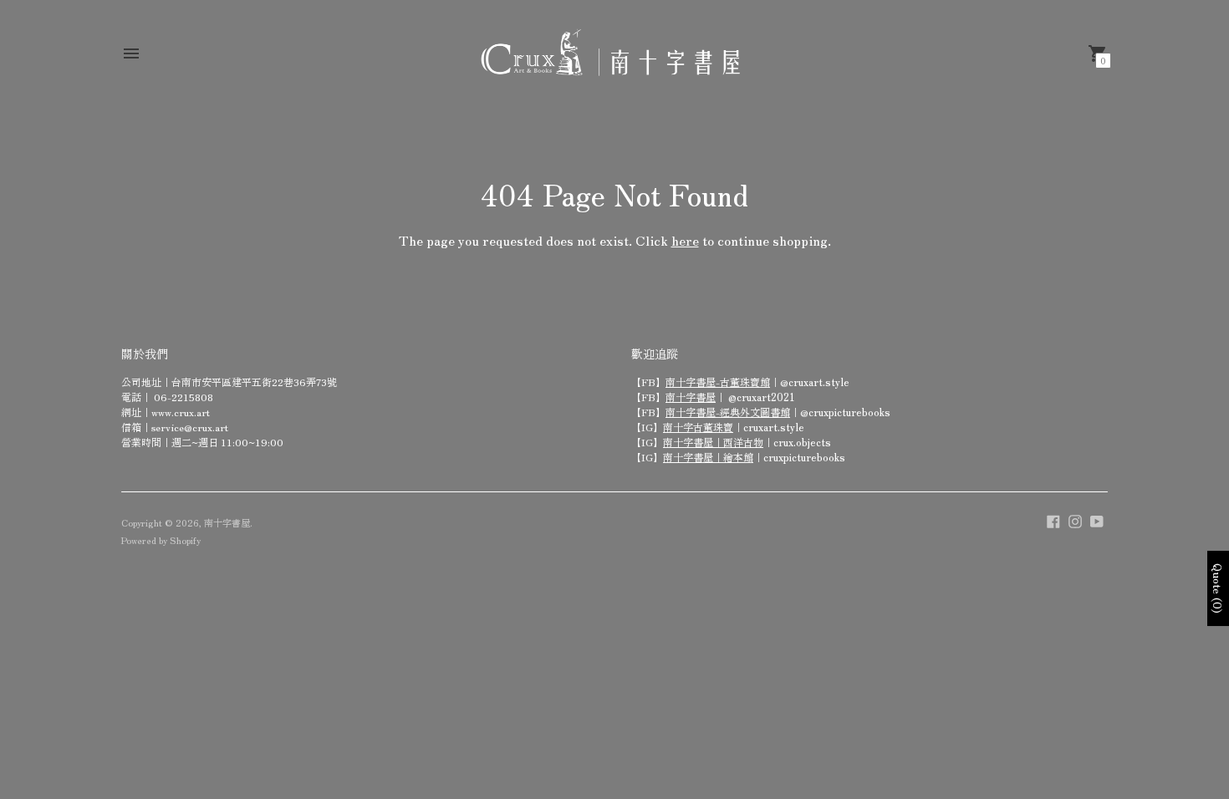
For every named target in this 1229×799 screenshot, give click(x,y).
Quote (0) (1218, 588)
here (685, 240)
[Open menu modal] (131, 53)
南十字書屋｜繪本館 (708, 457)
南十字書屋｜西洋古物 (713, 442)
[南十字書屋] (610, 53)
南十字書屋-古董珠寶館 (717, 381)
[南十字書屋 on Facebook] (1053, 519)
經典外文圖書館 (755, 412)
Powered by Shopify (161, 540)
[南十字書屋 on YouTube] (1097, 519)
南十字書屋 (690, 396)
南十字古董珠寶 (698, 427)
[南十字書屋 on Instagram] (1075, 519)
